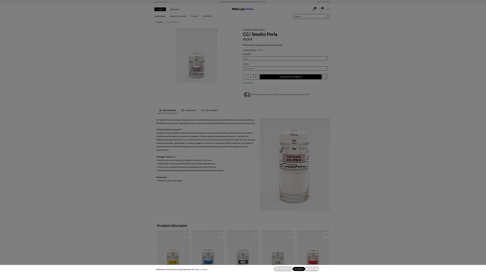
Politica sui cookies (201, 269)
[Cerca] (327, 16)
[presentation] (325, 226)
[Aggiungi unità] (255, 76)
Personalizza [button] (312, 269)
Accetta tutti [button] (299, 269)
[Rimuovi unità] (245, 76)
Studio (160, 9)
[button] (291, 77)
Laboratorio (174, 9)
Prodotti (159, 22)
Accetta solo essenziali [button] (283, 269)
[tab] (167, 110)
